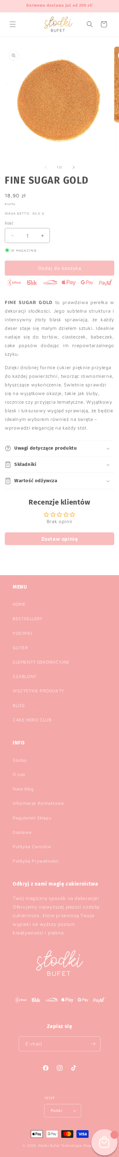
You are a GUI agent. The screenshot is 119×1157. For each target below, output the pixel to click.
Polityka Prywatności (36, 861)
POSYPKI (22, 633)
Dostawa (22, 832)
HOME (19, 604)
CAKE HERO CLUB (32, 719)
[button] (13, 24)
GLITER (20, 647)
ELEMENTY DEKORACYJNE (41, 662)
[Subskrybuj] (93, 1043)
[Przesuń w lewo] (46, 167)
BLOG (19, 705)
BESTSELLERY (28, 618)
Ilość (9, 222)
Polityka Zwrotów (32, 846)
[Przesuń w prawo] (74, 167)
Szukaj (20, 760)
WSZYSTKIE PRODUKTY (38, 690)
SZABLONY (24, 676)
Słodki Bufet (49, 1145)
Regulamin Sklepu (32, 817)
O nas (19, 774)
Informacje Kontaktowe (38, 803)
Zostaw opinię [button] (59, 539)
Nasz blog (23, 788)
